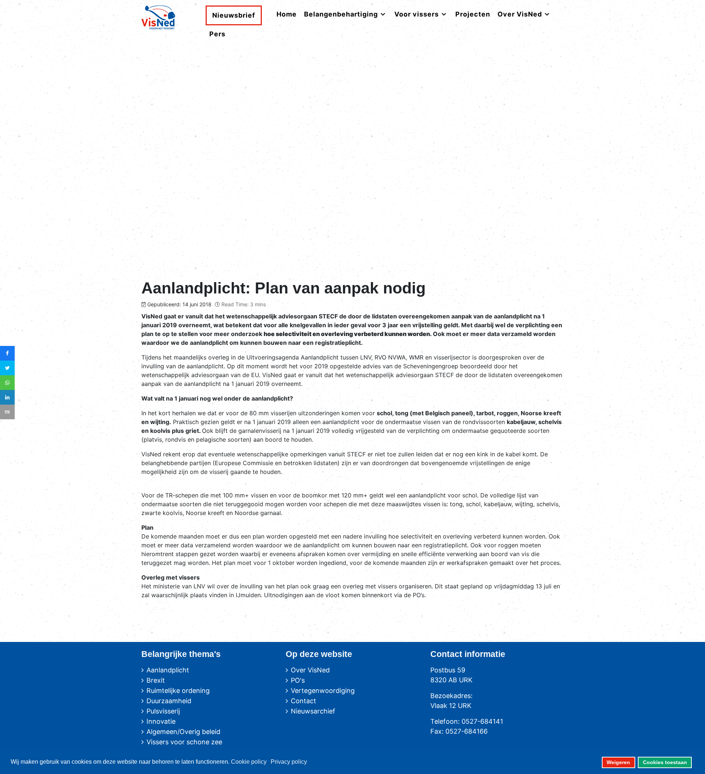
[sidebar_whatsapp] (7, 382)
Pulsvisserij (163, 711)
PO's (298, 680)
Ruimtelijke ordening (178, 690)
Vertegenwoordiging (323, 690)
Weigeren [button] (618, 762)
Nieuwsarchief (313, 711)
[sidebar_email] (7, 412)
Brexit (156, 680)
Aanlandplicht (168, 670)
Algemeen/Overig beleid (183, 731)
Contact (303, 701)
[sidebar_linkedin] (7, 397)
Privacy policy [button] (289, 762)
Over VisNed (310, 670)
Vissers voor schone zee (184, 742)
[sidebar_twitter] (7, 368)
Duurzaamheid (169, 701)
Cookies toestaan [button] (665, 762)
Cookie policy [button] (249, 762)
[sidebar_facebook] (7, 353)
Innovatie (161, 721)
